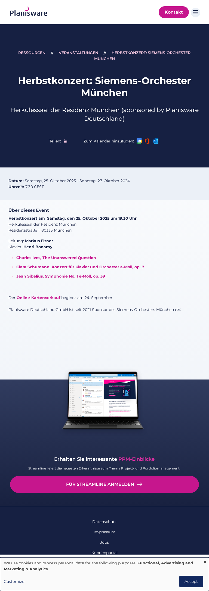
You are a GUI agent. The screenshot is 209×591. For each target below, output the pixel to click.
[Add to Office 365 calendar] (147, 141)
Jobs (104, 542)
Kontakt (174, 12)
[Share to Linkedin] (65, 141)
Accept (191, 581)
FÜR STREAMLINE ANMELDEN (100, 484)
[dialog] (104, 574)
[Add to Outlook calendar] (155, 141)
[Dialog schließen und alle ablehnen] (205, 560)
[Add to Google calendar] (139, 141)
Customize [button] (14, 581)
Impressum (104, 532)
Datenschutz (104, 521)
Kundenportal (104, 552)
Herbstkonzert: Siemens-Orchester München (104, 86)
